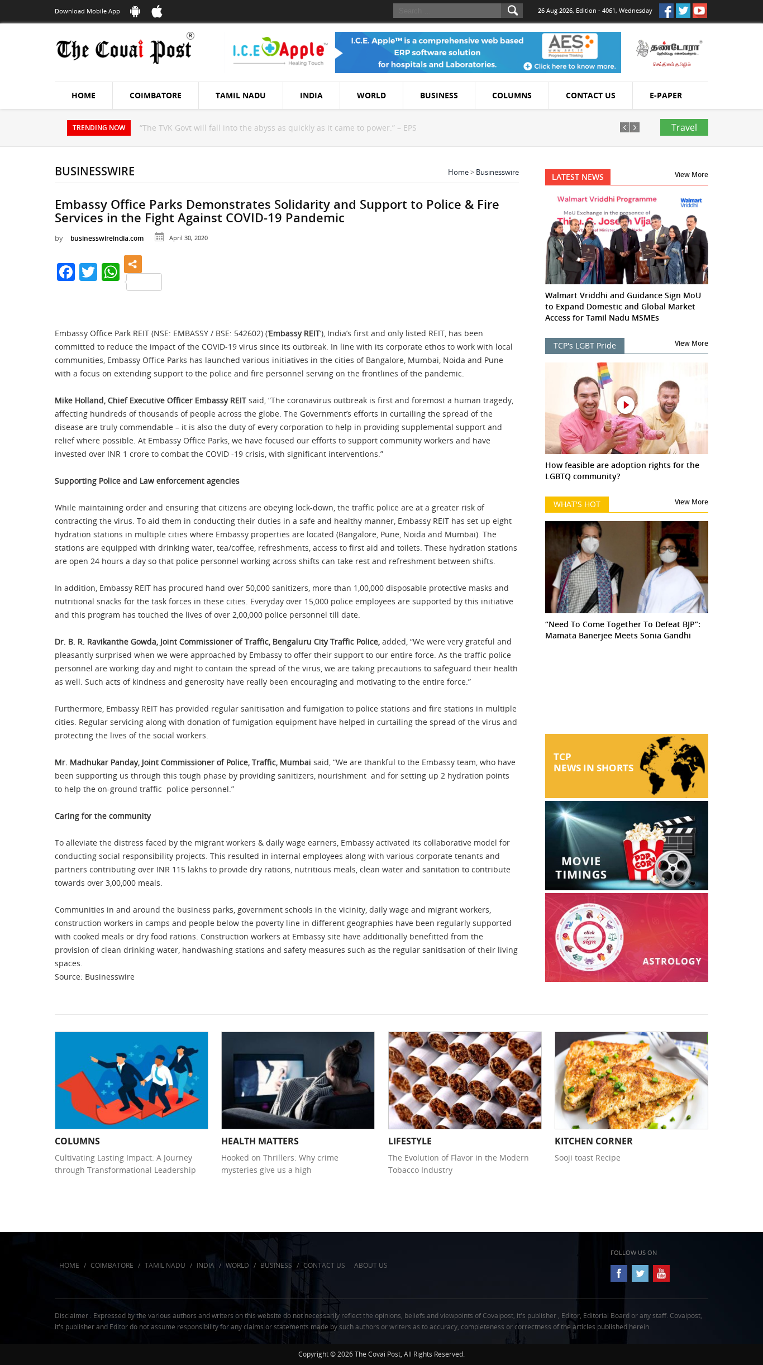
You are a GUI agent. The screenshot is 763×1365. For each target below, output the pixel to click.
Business (439, 95)
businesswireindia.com (107, 238)
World (371, 95)
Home (83, 95)
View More (691, 174)
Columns (512, 95)
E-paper (666, 95)
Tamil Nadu (241, 95)
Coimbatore (156, 95)
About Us (371, 1265)
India (311, 95)
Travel (684, 127)
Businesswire (497, 172)
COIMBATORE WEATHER (627, 692)
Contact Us (591, 95)
